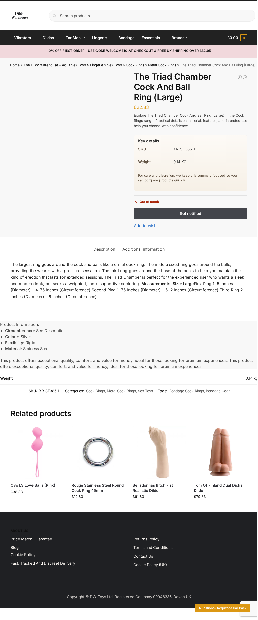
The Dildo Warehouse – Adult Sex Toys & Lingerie (63, 65)
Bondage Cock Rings (186, 391)
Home (15, 65)
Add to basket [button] (37, 502)
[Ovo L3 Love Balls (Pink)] (37, 452)
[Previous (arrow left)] (1, 618)
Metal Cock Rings (162, 65)
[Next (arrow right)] (5, 618)
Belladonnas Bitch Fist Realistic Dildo (153, 488)
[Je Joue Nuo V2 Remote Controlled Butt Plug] (239, 77)
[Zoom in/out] (1, 612)
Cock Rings (135, 65)
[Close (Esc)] (14, 612)
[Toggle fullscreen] (5, 612)
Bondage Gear (218, 391)
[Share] (10, 612)
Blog (15, 547)
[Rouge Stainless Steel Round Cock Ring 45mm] (98, 452)
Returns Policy (146, 539)
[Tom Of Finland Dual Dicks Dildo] (220, 452)
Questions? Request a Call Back (222, 608)
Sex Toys (114, 65)
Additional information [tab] (143, 249)
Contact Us (143, 556)
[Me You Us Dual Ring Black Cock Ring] (244, 77)
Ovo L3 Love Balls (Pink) (33, 485)
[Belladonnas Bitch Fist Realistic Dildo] (159, 452)
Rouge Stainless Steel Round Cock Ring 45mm (98, 488)
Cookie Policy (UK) (150, 564)
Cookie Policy (23, 554)
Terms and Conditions (153, 547)
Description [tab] (104, 249)
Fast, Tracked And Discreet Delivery (43, 563)
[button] (237, 37)
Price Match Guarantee (31, 539)
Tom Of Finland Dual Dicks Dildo (218, 488)
